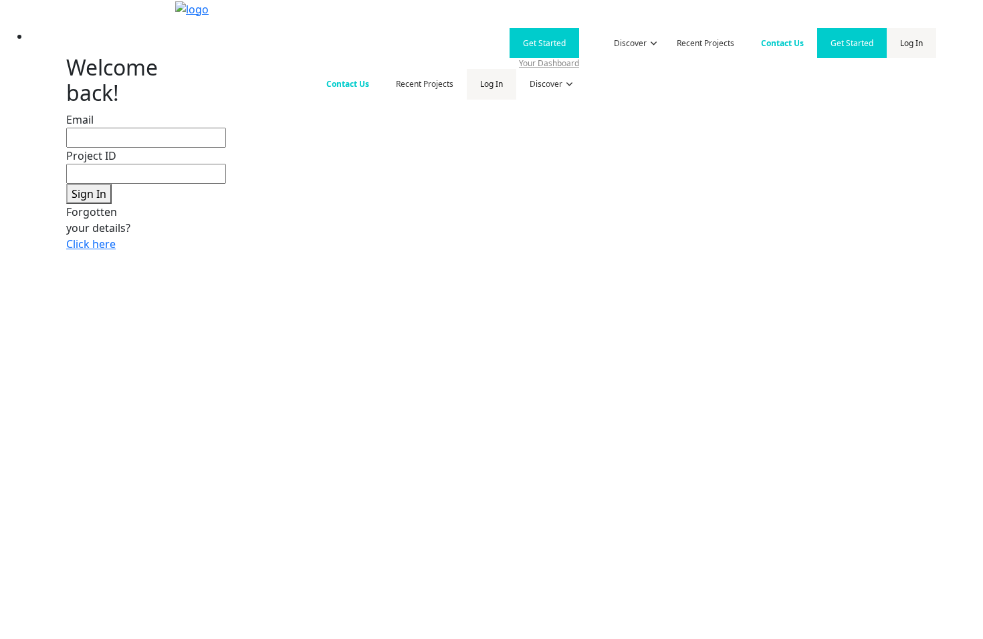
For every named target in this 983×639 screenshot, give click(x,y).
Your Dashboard (549, 63)
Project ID (91, 155)
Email (80, 119)
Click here (91, 244)
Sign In (89, 193)
